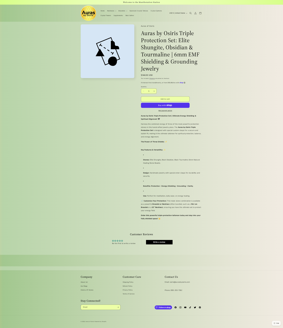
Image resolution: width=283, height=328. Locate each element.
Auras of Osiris (90, 321)
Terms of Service (129, 294)
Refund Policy (127, 286)
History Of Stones (87, 290)
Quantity (143, 87)
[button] (111, 11)
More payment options (165, 111)
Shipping (152, 78)
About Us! (84, 282)
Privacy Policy (128, 290)
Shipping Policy (128, 282)
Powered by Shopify (100, 321)
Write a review (159, 242)
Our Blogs (84, 286)
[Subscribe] (118, 307)
